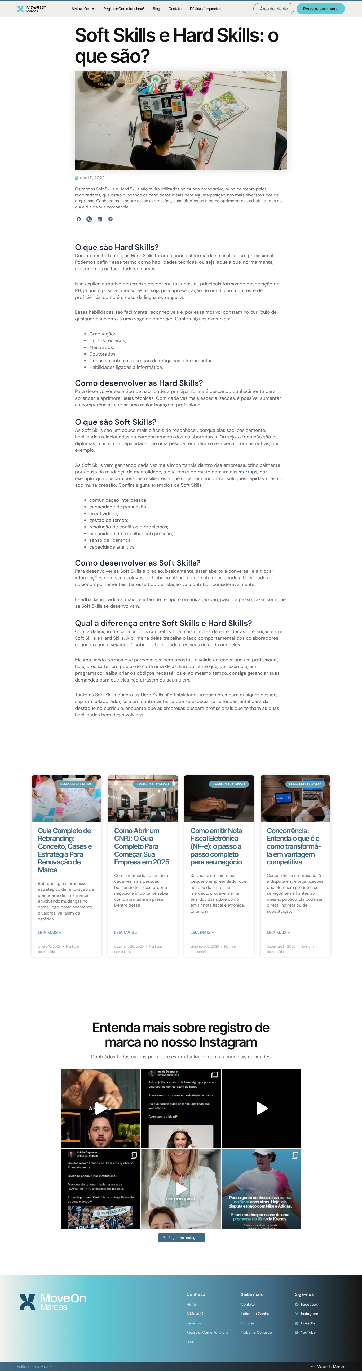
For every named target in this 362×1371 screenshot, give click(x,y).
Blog (156, 8)
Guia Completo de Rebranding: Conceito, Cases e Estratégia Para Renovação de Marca (65, 850)
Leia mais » (49, 932)
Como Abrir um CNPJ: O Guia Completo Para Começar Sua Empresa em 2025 (141, 846)
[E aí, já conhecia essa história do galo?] (261, 1108)
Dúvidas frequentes (205, 8)
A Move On (80, 8)
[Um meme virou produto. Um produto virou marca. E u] (181, 1108)
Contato (175, 8)
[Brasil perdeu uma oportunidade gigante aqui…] (181, 1189)
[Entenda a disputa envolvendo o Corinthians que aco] (100, 1189)
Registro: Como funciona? (124, 8)
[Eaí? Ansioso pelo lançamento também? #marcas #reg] (100, 1108)
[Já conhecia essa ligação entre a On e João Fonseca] (261, 1189)
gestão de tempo (108, 520)
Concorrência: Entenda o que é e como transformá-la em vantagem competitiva (294, 846)
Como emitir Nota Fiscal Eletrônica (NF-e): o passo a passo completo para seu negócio (216, 846)
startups (248, 472)
